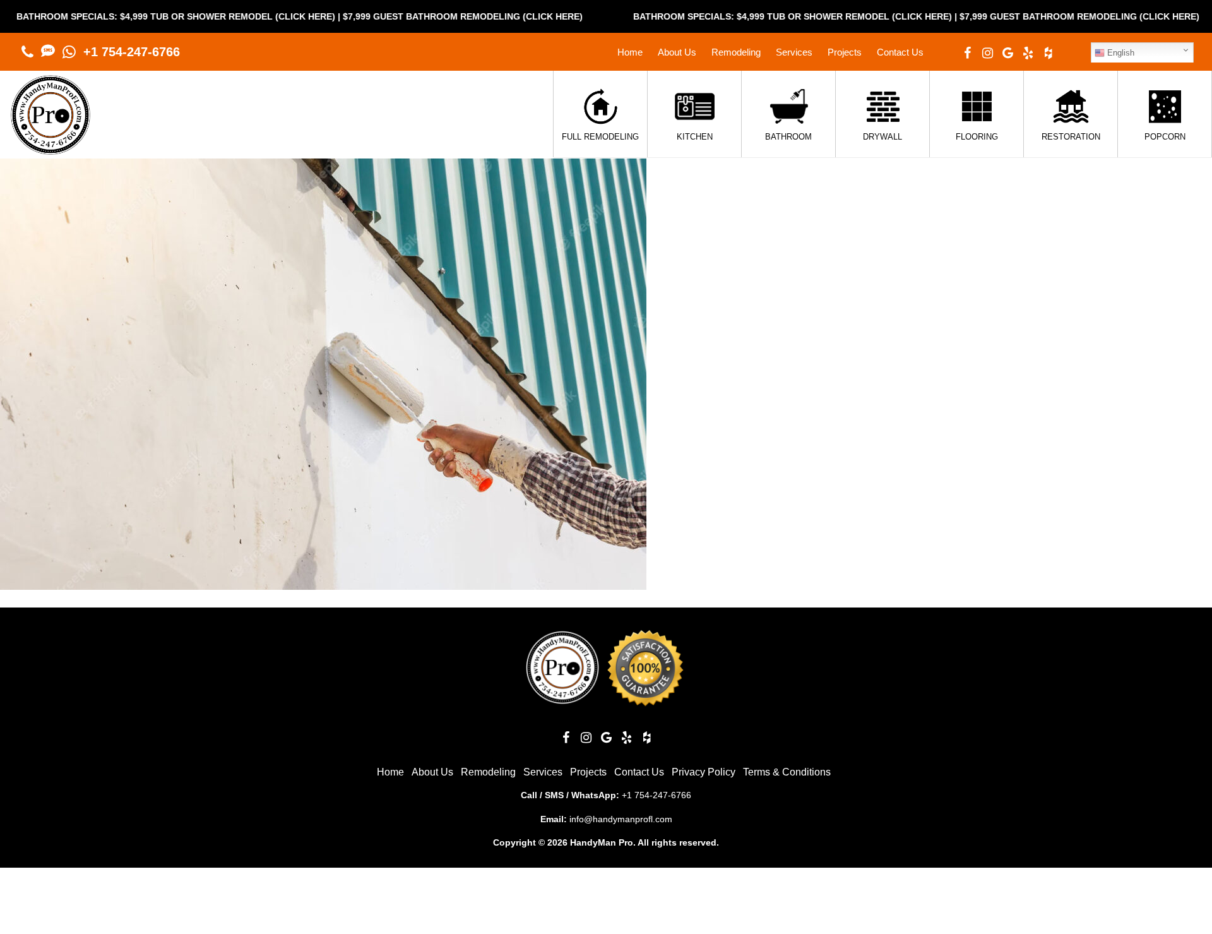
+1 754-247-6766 (131, 52)
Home (630, 52)
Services (794, 52)
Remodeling (736, 52)
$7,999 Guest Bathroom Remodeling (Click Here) (422, 16)
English (1119, 52)
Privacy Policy (703, 772)
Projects (845, 52)
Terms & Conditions (787, 772)
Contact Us (900, 52)
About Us (677, 52)
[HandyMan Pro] (50, 148)
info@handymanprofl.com (620, 819)
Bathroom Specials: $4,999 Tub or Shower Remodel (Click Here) (751, 16)
